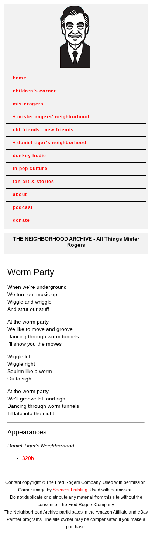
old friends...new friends (43, 129)
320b (28, 458)
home (20, 78)
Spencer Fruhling (70, 489)
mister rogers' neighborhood (53, 116)
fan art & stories (33, 181)
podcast (23, 207)
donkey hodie (29, 155)
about (20, 194)
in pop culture (30, 168)
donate (21, 220)
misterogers (28, 103)
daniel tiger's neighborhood (51, 142)
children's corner (34, 91)
